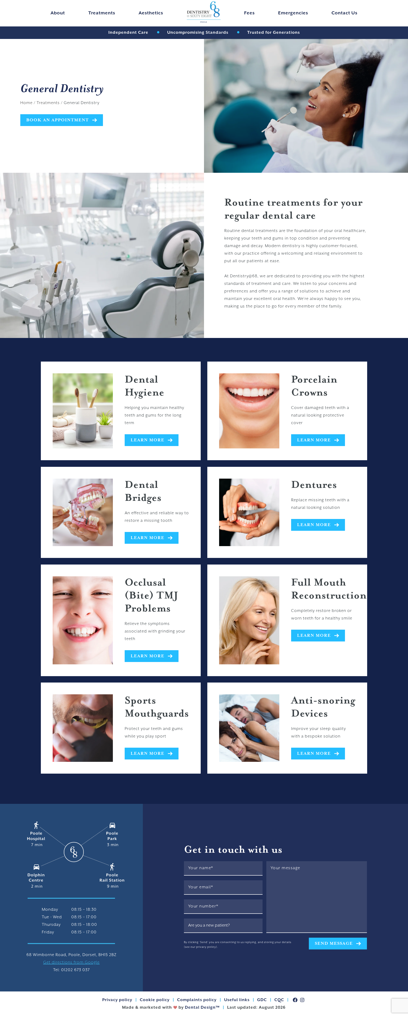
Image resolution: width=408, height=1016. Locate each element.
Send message (334, 943)
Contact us (344, 13)
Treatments (101, 13)
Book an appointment (57, 120)
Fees (249, 13)
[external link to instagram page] (302, 1000)
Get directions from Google (71, 962)
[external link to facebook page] (295, 1000)
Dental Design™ (202, 1007)
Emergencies (293, 13)
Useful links (237, 1000)
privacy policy (206, 947)
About (58, 13)
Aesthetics (151, 13)
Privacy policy (117, 1000)
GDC (262, 1000)
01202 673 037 (75, 970)
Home (26, 103)
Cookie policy (155, 1000)
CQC (279, 1000)
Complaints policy (197, 1000)
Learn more (147, 440)
